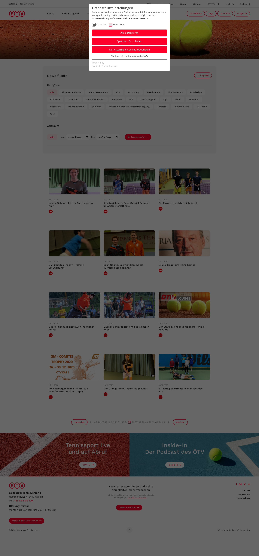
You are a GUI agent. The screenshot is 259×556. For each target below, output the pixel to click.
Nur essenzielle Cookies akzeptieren (129, 49)
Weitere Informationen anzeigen (128, 56)
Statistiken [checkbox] (118, 24)
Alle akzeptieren (129, 32)
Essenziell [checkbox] (101, 24)
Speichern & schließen (129, 41)
